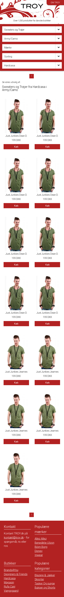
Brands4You (11, 570)
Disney (38, 551)
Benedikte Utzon (44, 542)
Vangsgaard (11, 590)
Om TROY (55, 2)
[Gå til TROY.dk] (32, 6)
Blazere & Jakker (45, 575)
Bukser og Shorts (45, 587)
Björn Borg (41, 547)
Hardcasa (10, 578)
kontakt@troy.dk (14, 537)
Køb (16, 146)
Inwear (39, 555)
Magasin (9, 582)
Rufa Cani (9, 586)
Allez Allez (41, 538)
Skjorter (39, 579)
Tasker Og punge (45, 583)
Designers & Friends (15, 574)
